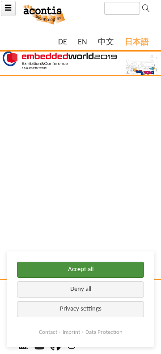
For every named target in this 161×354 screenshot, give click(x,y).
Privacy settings (81, 309)
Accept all (80, 269)
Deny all (80, 289)
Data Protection (104, 332)
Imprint (71, 332)
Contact (48, 332)
